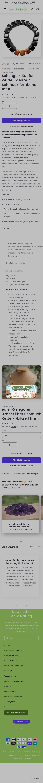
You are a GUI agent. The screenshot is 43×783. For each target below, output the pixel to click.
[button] (34, 387)
